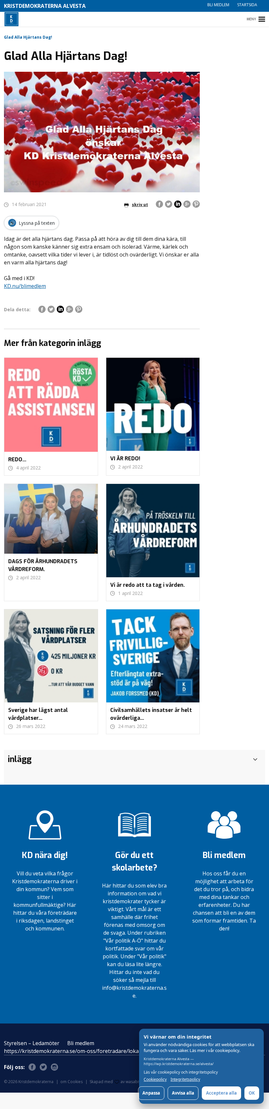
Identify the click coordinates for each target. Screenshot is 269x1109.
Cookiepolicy (155, 1079)
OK (252, 1093)
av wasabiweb (133, 1081)
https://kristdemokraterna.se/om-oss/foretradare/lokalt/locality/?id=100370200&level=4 (112, 1051)
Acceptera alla (221, 1093)
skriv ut (140, 204)
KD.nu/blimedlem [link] (25, 286)
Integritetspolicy (185, 1079)
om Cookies (71, 1081)
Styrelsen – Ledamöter (31, 1043)
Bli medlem (218, 5)
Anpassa (151, 1093)
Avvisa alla (183, 1093)
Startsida (247, 5)
